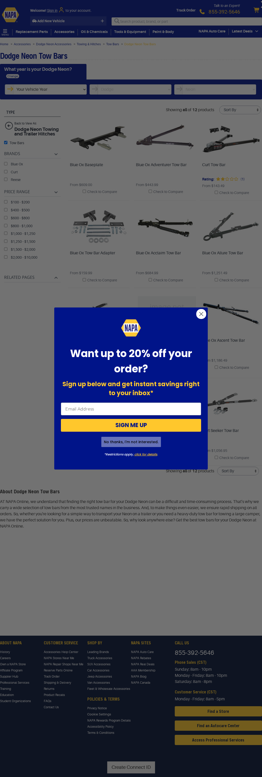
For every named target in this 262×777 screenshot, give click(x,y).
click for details (145, 454)
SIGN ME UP (131, 425)
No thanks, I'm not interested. (131, 441)
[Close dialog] (201, 314)
